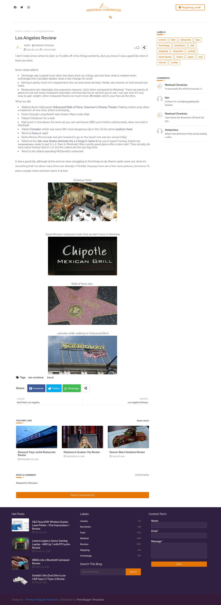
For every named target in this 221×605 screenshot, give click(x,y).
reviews (162, 40)
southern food (123, 129)
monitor (174, 62)
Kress (35, 133)
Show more (143, 420)
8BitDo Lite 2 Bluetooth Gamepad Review (50, 562)
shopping (163, 51)
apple (191, 57)
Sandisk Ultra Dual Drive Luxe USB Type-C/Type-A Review (49, 577)
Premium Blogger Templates (42, 599)
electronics (180, 45)
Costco (179, 57)
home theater (165, 57)
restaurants (185, 40)
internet (162, 62)
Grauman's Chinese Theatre (100, 107)
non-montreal (36, 377)
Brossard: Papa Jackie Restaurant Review (36, 453)
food (173, 40)
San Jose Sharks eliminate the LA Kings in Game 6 (68, 141)
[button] (110, 17)
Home (18, 31)
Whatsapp (73, 388)
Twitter (56, 388)
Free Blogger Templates (90, 599)
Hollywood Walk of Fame (68, 107)
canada (110, 521)
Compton (35, 129)
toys (198, 40)
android (191, 51)
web (192, 45)
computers (178, 51)
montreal (110, 538)
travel (27, 31)
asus (200, 57)
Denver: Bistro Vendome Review (127, 452)
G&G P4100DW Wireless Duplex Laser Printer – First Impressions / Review (51, 525)
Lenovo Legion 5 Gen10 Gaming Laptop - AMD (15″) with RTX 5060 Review (51, 544)
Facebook (38, 388)
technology (164, 45)
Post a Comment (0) (82, 495)
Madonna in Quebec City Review (82, 452)
